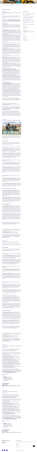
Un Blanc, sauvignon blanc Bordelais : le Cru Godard (9, 359)
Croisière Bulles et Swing (26, 27)
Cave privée (16, 4)
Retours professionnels (5, 430)
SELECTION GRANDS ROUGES (6, 82)
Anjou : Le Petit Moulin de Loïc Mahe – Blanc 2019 (9, 63)
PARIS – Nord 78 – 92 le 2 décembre (10, 242)
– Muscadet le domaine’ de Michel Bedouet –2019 (9, 57)
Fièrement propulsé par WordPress (20, 450)
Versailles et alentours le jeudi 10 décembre (11, 120)
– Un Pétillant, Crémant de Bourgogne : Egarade (8, 259)
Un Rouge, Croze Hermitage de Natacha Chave (9, 409)
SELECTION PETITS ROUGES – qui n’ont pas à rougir (9, 68)
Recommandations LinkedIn (6, 429)
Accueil (3, 4)
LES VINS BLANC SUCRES (5, 42)
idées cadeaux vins (12, 223)
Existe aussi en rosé (13, 151)
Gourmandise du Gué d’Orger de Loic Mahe (10, 44)
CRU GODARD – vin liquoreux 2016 (7, 273)
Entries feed (24, 37)
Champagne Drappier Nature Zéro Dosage (8, 30)
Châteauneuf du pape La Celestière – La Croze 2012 (9, 90)
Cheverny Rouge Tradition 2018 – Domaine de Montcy (10, 69)
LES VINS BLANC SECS (5, 55)
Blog (20, 4)
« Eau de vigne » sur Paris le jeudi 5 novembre (28, 24)
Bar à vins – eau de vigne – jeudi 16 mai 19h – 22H (28, 13)
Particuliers (12, 4)
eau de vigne (9, 423)
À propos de (23, 4)
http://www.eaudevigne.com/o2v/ (8, 366)
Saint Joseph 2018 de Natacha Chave (8, 83)
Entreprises (7, 4)
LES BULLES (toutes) (5, 29)
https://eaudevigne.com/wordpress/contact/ (9, 367)
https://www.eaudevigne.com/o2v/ (8, 104)
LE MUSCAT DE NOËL (5, 23)
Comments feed (25, 38)
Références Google (4, 384)
